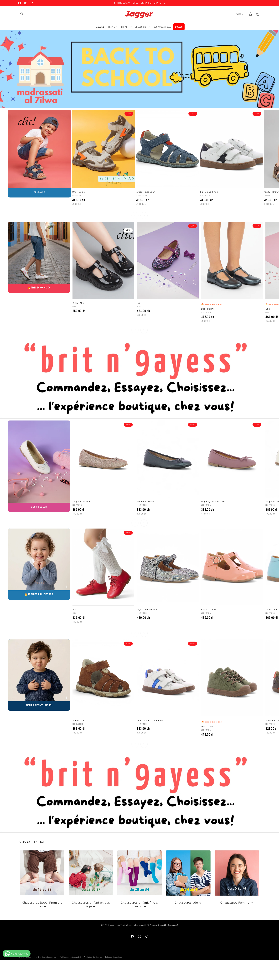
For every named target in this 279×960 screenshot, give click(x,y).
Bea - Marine (208, 309)
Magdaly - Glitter (81, 501)
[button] (22, 14)
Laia (139, 303)
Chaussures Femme (235, 902)
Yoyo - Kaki (207, 726)
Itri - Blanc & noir (209, 192)
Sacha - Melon (209, 609)
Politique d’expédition (113, 957)
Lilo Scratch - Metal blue (150, 720)
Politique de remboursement (46, 957)
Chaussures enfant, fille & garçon (139, 904)
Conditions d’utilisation (93, 957)
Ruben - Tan (78, 720)
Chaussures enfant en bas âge (91, 904)
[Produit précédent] (135, 215)
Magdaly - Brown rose (213, 501)
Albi (74, 609)
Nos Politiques (107, 925)
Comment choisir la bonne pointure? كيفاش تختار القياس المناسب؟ (148, 925)
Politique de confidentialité (70, 957)
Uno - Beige (78, 192)
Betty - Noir (78, 303)
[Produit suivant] (144, 215)
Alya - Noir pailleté (147, 609)
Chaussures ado (186, 902)
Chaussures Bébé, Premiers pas (42, 904)
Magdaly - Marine (146, 501)
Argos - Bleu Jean (145, 192)
